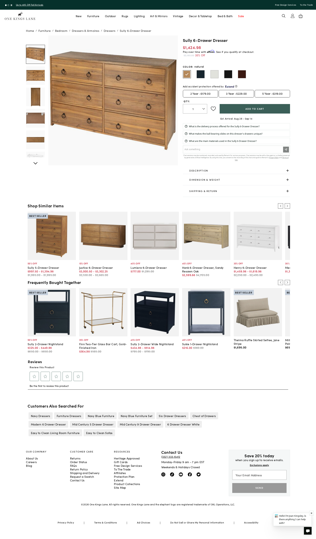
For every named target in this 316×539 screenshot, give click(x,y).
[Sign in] (293, 16)
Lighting (139, 16)
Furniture (93, 16)
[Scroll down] (35, 39)
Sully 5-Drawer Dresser (43, 267)
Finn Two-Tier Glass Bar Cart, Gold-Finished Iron (103, 346)
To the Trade (306, 5)
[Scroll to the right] (287, 205)
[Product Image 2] (35, 97)
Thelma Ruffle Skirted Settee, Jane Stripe (256, 342)
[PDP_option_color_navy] (201, 74)
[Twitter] (199, 474)
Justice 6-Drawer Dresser (96, 267)
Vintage (178, 16)
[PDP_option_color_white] (214, 74)
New (79, 16)
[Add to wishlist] (213, 108)
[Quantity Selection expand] (204, 108)
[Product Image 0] (35, 54)
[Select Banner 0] (6, 5)
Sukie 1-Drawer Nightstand (200, 344)
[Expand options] (287, 170)
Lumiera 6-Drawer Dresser (149, 267)
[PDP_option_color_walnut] (242, 74)
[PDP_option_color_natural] (187, 74)
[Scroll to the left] (280, 205)
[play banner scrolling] (11, 5)
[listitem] (40, 416)
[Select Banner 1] (8, 5)
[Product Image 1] (35, 75)
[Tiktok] (173, 474)
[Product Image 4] (35, 139)
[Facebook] (190, 474)
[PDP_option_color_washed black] (228, 74)
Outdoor (110, 16)
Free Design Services (285, 5)
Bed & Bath (225, 16)
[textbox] (195, 109)
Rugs (125, 16)
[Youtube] (182, 474)
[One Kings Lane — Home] (20, 16)
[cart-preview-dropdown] (301, 16)
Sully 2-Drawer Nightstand (45, 344)
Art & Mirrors (159, 16)
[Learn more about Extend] (236, 86)
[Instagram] (164, 474)
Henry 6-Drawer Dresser (250, 267)
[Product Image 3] (35, 118)
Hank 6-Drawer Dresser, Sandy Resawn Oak (203, 269)
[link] (236, 170)
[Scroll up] (35, 161)
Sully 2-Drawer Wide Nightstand (152, 344)
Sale (241, 16)
